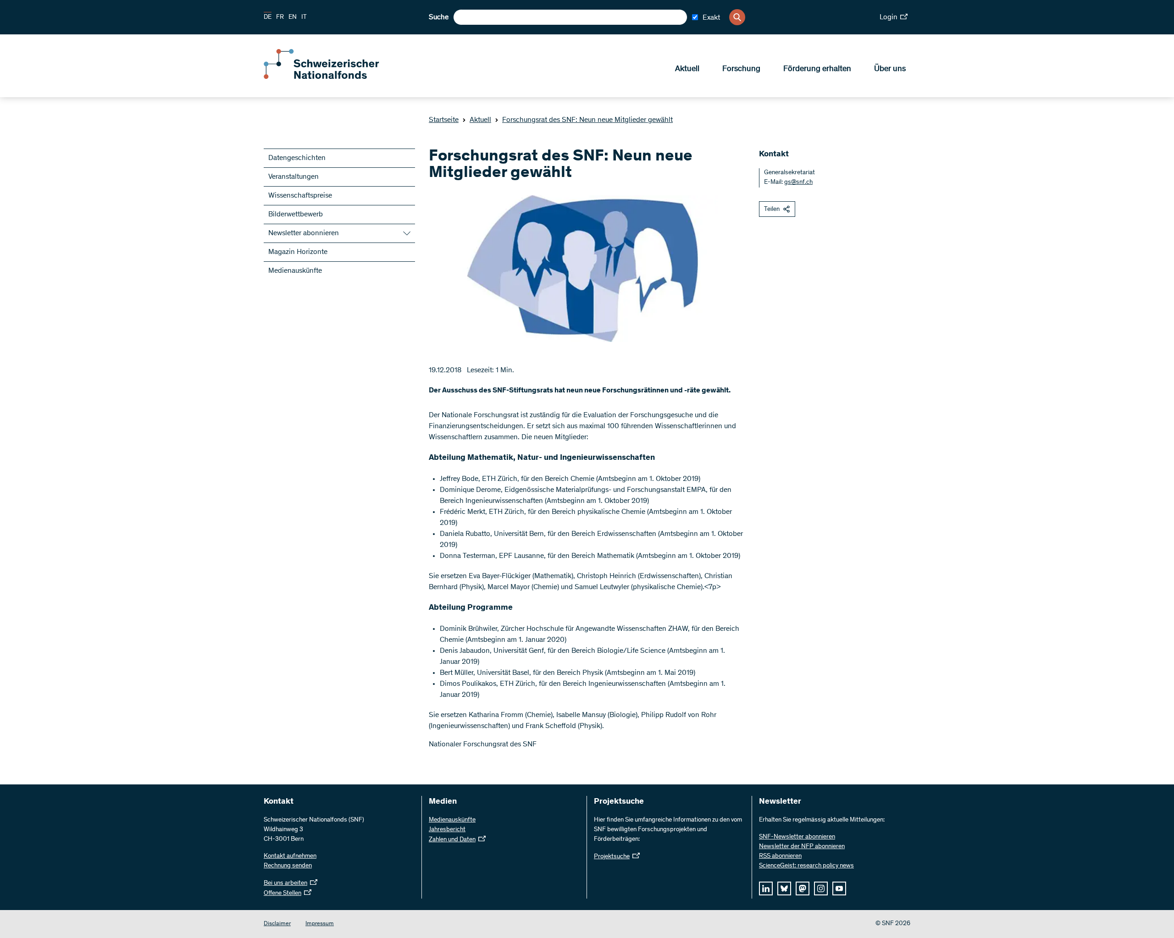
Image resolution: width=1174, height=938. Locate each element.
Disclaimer (277, 924)
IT (304, 17)
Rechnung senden (288, 866)
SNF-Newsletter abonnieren (797, 837)
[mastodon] (802, 888)
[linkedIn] (766, 888)
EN (292, 17)
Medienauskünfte (295, 271)
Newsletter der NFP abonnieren (802, 847)
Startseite (444, 120)
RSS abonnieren (780, 856)
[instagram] (821, 888)
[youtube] (839, 888)
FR (280, 17)
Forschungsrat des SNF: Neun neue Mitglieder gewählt (587, 120)
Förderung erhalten (817, 69)
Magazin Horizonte (297, 252)
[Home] (330, 77)
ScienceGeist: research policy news (806, 866)
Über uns (890, 69)
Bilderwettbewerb (295, 214)
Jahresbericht (447, 830)
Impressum (319, 924)
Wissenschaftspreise (300, 195)
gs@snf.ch (798, 182)
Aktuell (687, 69)
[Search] (737, 17)
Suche (439, 17)
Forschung (741, 69)
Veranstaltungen (293, 177)
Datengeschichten (297, 158)
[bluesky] (784, 888)
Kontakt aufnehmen (290, 856)
